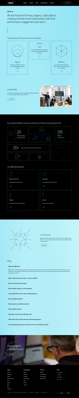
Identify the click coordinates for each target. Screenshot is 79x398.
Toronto (60, 377)
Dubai (60, 374)
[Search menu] (61, 3)
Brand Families (26, 378)
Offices (58, 369)
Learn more (11, 99)
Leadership (9, 374)
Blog (8, 386)
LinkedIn (68, 393)
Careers (8, 382)
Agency (25, 3)
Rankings (25, 374)
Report (25, 372)
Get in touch (67, 3)
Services (31, 3)
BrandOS (41, 372)
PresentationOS (43, 374)
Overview (25, 384)
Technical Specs (43, 376)
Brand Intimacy (44, 3)
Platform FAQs (43, 378)
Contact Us (9, 389)
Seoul (60, 379)
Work (37, 3)
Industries (25, 376)
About (8, 372)
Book (25, 380)
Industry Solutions (10, 378)
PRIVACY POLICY (37, 392)
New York (60, 372)
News (8, 384)
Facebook (61, 393)
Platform (52, 3)
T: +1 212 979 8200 (30, 392)
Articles (25, 382)
